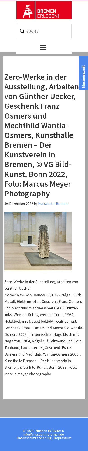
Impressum (62, 438)
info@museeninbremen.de (43, 434)
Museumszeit (83, 76)
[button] (44, 47)
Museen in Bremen (44, 10)
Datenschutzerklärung (34, 438)
